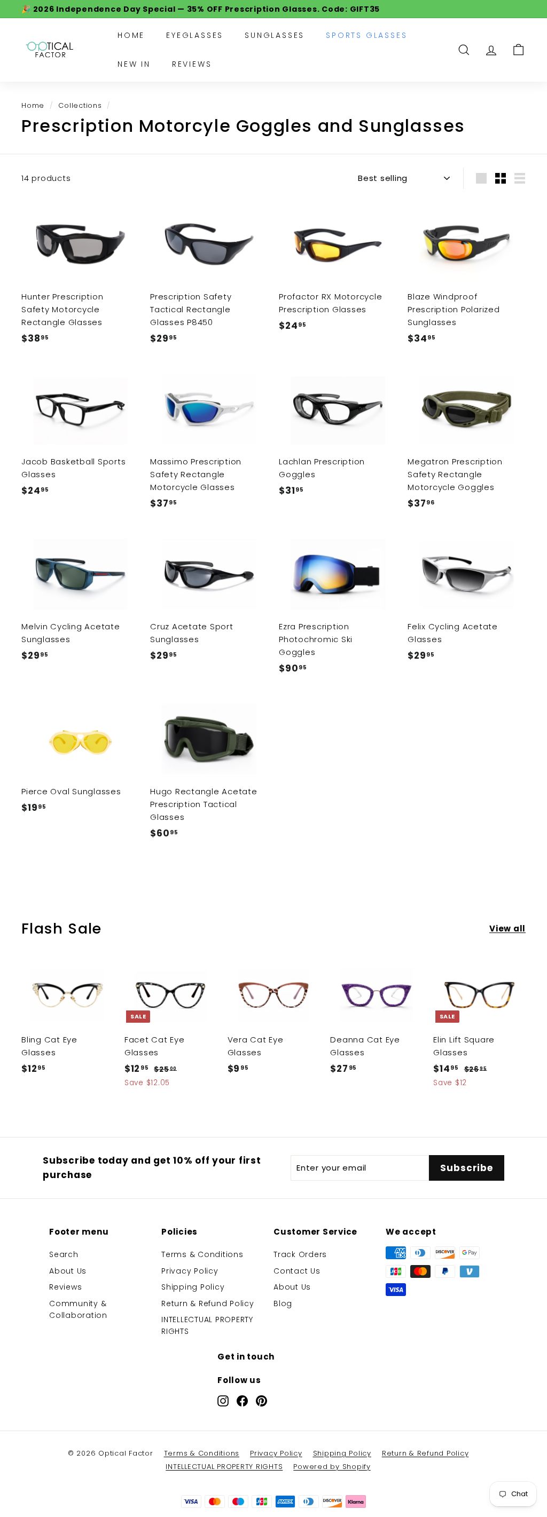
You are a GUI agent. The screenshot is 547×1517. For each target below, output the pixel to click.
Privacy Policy (189, 1271)
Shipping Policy (192, 1287)
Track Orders (300, 1254)
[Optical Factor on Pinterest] (261, 1401)
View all (507, 928)
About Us (68, 1271)
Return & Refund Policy (207, 1303)
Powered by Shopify (332, 1466)
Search (64, 1254)
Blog (283, 1303)
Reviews (192, 64)
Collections (79, 105)
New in (134, 64)
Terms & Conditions (202, 1254)
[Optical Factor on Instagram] (223, 1401)
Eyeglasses (194, 35)
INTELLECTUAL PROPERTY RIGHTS (207, 1325)
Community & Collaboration (78, 1309)
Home (131, 35)
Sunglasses (274, 35)
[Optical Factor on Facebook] (242, 1401)
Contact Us (297, 1271)
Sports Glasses (366, 35)
